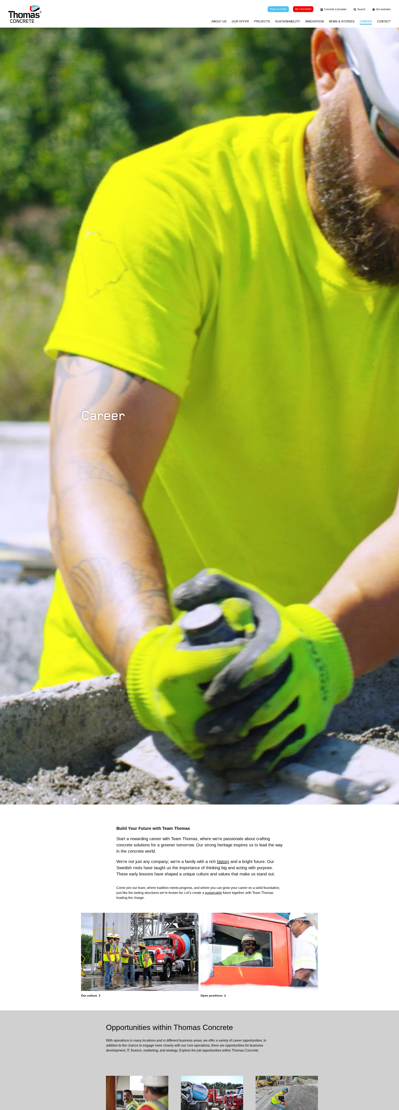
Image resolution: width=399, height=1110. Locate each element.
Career (366, 21)
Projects (262, 21)
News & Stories (342, 21)
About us (219, 21)
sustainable (213, 893)
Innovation (314, 21)
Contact (384, 21)
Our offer (240, 21)
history (223, 861)
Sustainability (287, 21)
